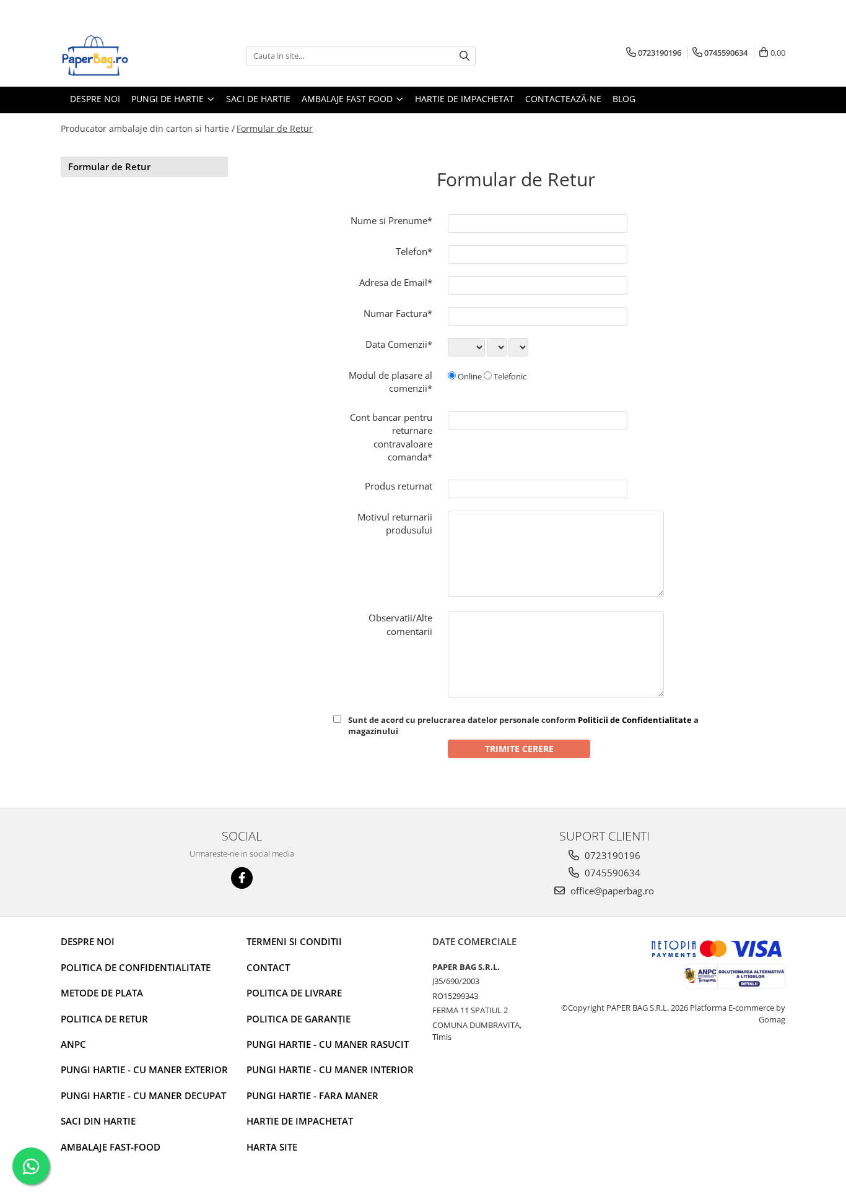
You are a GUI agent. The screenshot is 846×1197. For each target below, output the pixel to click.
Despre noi (88, 941)
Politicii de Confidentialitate (635, 719)
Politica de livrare (294, 993)
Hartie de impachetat (299, 1121)
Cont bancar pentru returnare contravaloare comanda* (391, 437)
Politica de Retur (104, 1019)
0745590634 (611, 872)
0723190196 (611, 855)
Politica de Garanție (298, 1019)
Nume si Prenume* (391, 220)
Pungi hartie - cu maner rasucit (327, 1044)
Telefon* (414, 251)
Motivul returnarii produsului (394, 523)
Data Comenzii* (398, 344)
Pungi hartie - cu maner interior (330, 1069)
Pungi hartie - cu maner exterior (144, 1069)
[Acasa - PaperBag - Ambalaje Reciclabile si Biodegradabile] (123, 55)
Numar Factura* (398, 313)
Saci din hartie (98, 1121)
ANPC (73, 1044)
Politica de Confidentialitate (136, 967)
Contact (268, 967)
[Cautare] (464, 56)
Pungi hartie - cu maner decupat (143, 1095)
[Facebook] (242, 878)
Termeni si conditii (294, 941)
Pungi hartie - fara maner (312, 1095)
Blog (624, 99)
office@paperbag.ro (611, 890)
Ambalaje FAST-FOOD (110, 1147)
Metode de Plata (102, 993)
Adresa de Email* (395, 282)
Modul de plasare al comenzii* (390, 381)
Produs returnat (398, 486)
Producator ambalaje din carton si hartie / (148, 128)
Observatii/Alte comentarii (400, 624)
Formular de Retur (275, 128)
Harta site (271, 1147)
